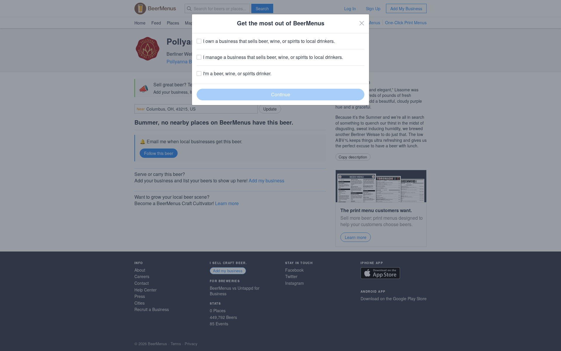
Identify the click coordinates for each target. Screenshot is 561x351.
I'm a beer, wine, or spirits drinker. (237, 73)
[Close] (361, 23)
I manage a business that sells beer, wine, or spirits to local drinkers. (273, 57)
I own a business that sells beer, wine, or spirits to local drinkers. (269, 41)
